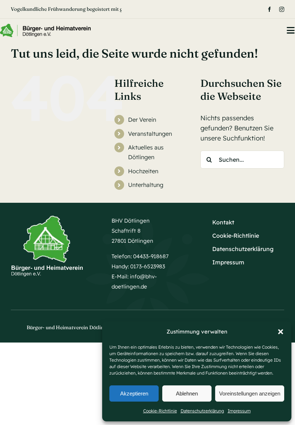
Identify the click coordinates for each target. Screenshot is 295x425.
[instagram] (281, 9)
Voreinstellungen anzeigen (249, 393)
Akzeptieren (134, 393)
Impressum (239, 410)
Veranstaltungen (150, 133)
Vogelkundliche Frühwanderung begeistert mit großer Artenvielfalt (88, 9)
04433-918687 (151, 256)
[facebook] (269, 9)
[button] (280, 331)
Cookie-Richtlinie (160, 410)
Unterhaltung (145, 184)
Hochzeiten (143, 171)
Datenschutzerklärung (202, 410)
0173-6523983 (147, 266)
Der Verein (142, 119)
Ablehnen (187, 393)
